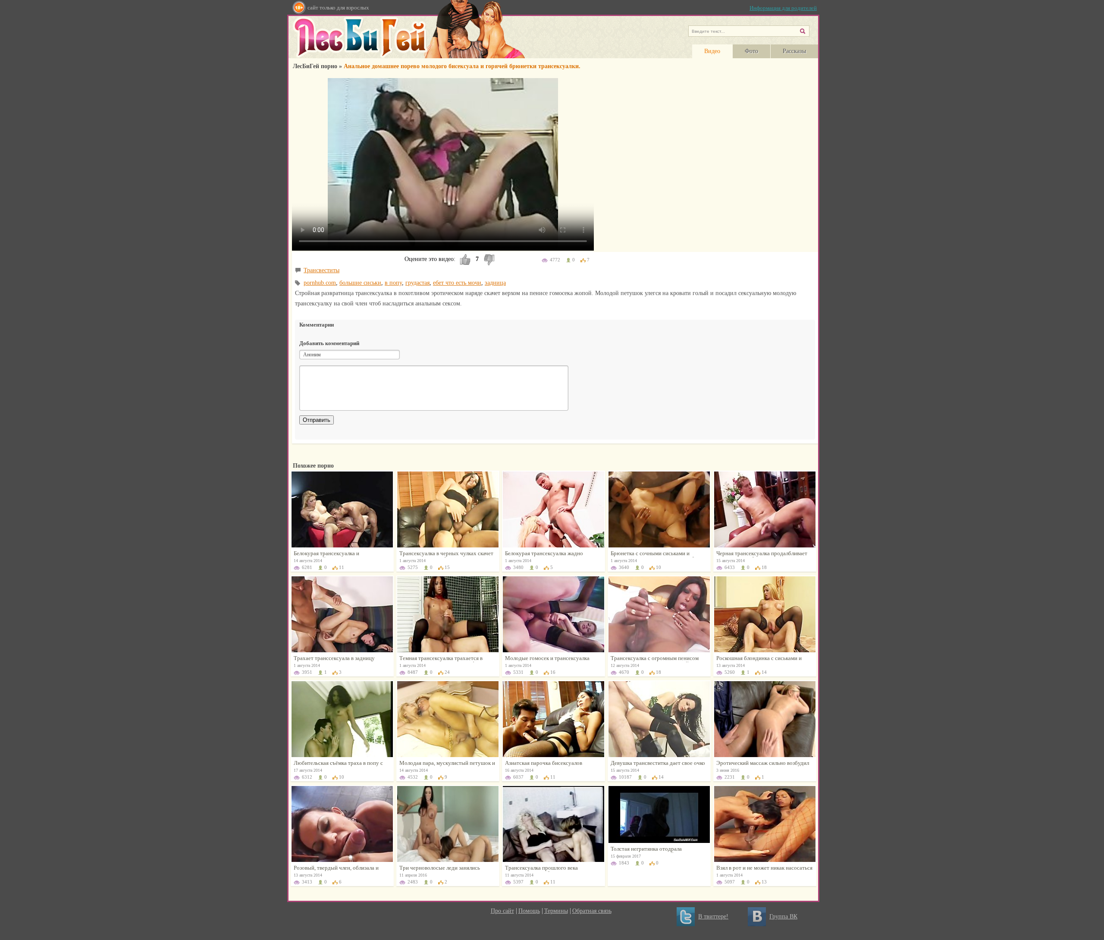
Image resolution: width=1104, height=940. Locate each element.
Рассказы (794, 51)
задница (495, 283)
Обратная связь (592, 911)
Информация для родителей (783, 8)
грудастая (417, 283)
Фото (751, 51)
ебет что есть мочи (457, 283)
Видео (712, 51)
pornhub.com (320, 283)
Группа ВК (783, 916)
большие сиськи (360, 283)
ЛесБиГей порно (315, 66)
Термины (556, 911)
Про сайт (502, 911)
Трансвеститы (321, 270)
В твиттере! (713, 916)
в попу (393, 283)
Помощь (529, 911)
